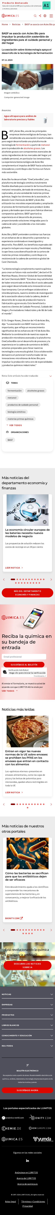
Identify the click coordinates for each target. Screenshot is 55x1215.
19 (36, 583)
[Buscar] (35, 16)
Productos (8, 1015)
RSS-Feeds (7, 1046)
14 (21, 583)
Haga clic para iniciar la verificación (27, 673)
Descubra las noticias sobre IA (27, 965)
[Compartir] (40, 16)
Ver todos (15, 425)
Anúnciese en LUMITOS (26, 1172)
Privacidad (27, 1206)
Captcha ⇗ (40, 676)
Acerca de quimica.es (27, 1183)
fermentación (23, 144)
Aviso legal (10, 1201)
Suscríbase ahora (27, 1090)
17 (30, 583)
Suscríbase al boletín (24, 664)
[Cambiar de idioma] (45, 16)
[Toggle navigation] (51, 16)
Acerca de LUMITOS (26, 1178)
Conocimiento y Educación (17, 1035)
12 (16, 583)
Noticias (6, 994)
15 (24, 583)
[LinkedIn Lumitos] (28, 1160)
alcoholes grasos (31, 148)
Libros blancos (10, 1025)
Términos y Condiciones (33, 1201)
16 (27, 583)
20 (39, 583)
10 (41, 579)
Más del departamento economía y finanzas (27, 593)
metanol (45, 144)
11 (43, 579)
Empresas (7, 1005)
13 (19, 583)
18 (33, 583)
